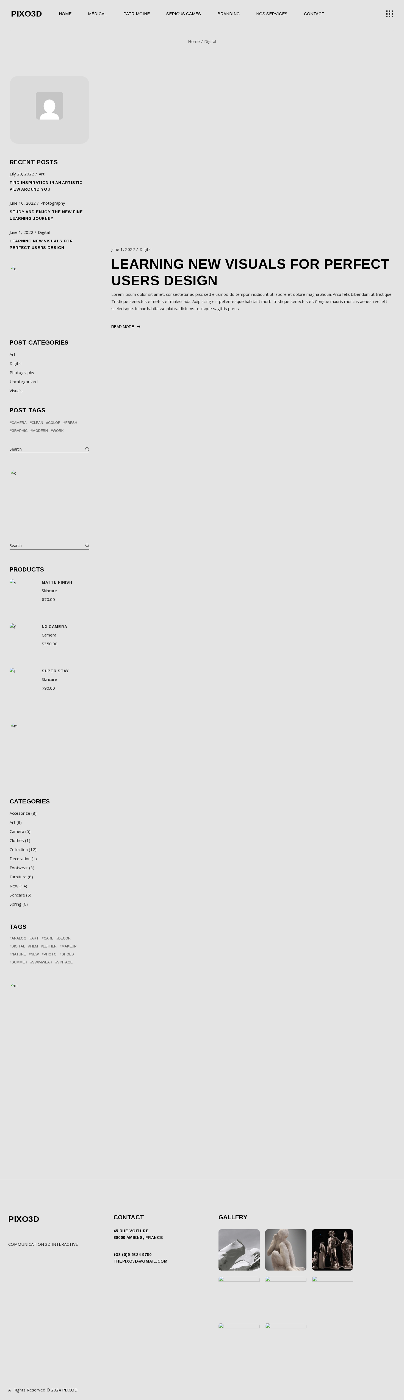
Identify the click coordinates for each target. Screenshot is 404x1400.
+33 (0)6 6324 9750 (133, 1254)
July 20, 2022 (22, 174)
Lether (50, 946)
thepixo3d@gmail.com (141, 1261)
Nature (19, 954)
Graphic (19, 431)
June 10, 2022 (23, 203)
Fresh (71, 423)
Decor (64, 938)
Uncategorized (24, 381)
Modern (40, 431)
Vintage (65, 962)
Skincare (49, 590)
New (35, 954)
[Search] (87, 545)
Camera (19, 423)
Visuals (16, 390)
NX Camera (54, 626)
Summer (19, 962)
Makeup (69, 946)
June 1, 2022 (123, 249)
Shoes (68, 954)
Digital (145, 249)
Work (58, 431)
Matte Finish (57, 582)
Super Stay (55, 671)
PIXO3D (26, 13)
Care (48, 938)
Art (42, 174)
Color (54, 423)
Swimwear (42, 962)
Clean (37, 423)
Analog (19, 938)
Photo (50, 954)
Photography (52, 203)
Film (34, 946)
